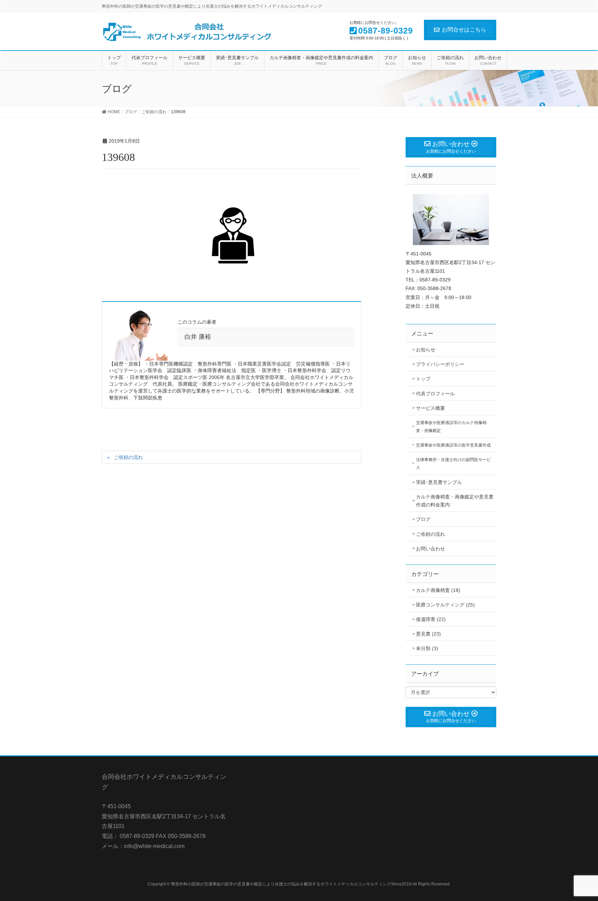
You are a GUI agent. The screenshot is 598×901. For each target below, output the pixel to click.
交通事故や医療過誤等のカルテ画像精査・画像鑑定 (451, 426)
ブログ (423, 519)
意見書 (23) (428, 634)
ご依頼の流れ (128, 457)
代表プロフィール (435, 393)
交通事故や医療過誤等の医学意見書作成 (453, 445)
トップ (423, 378)
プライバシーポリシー (440, 364)
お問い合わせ (430, 548)
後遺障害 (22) (431, 619)
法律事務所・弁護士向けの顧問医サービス (453, 463)
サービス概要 (430, 408)
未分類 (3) (427, 648)
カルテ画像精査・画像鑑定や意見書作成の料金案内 (454, 500)
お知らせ (425, 349)
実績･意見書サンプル (439, 482)
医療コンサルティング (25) (445, 604)
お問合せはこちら (464, 30)
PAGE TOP (577, 868)
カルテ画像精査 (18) (438, 590)
